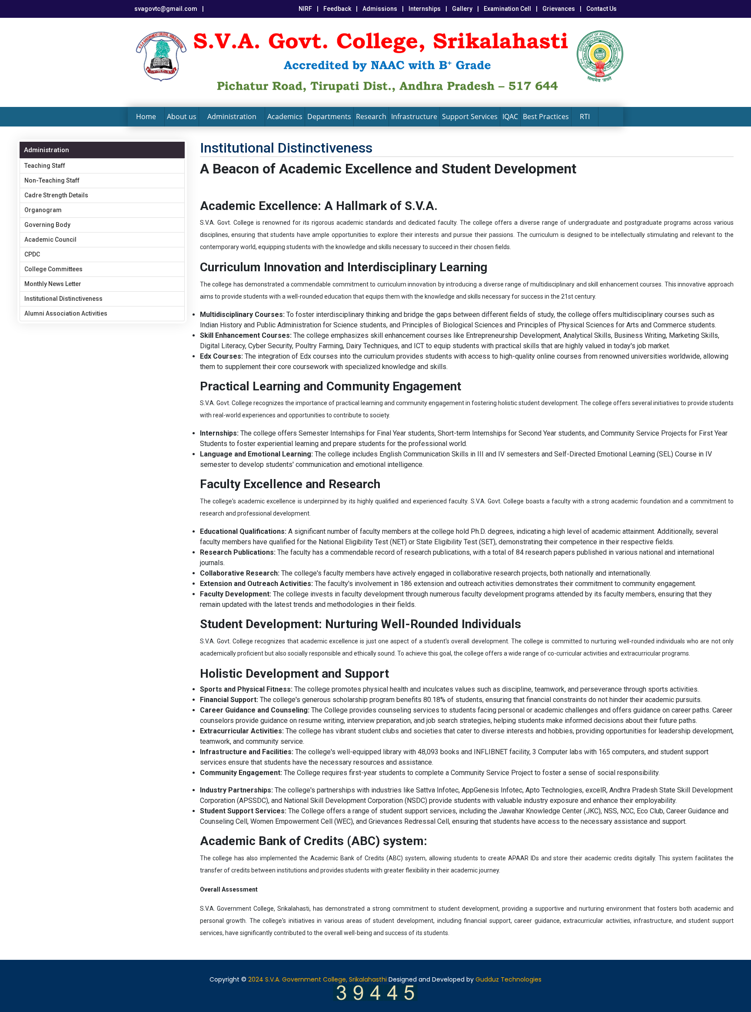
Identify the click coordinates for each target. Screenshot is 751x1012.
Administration (231, 116)
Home (146, 116)
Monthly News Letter (52, 283)
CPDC (32, 254)
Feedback (337, 8)
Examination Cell (507, 8)
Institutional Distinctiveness (63, 298)
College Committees (53, 269)
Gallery (462, 8)
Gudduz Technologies (508, 979)
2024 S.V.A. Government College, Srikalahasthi (317, 979)
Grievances (558, 8)
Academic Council (50, 239)
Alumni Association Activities (65, 313)
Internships (425, 8)
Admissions (379, 8)
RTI (585, 116)
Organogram (43, 209)
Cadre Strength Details (56, 195)
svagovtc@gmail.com (165, 8)
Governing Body (47, 224)
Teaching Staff (44, 165)
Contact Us (601, 8)
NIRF (305, 8)
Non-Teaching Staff (52, 180)
